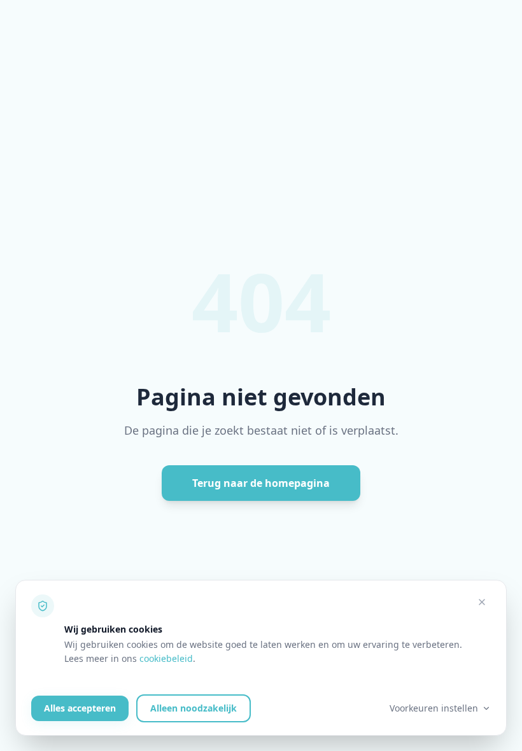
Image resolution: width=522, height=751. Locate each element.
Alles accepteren (80, 708)
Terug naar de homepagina (261, 483)
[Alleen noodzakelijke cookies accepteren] (482, 602)
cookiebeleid (166, 658)
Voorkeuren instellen (434, 708)
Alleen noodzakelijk (193, 708)
